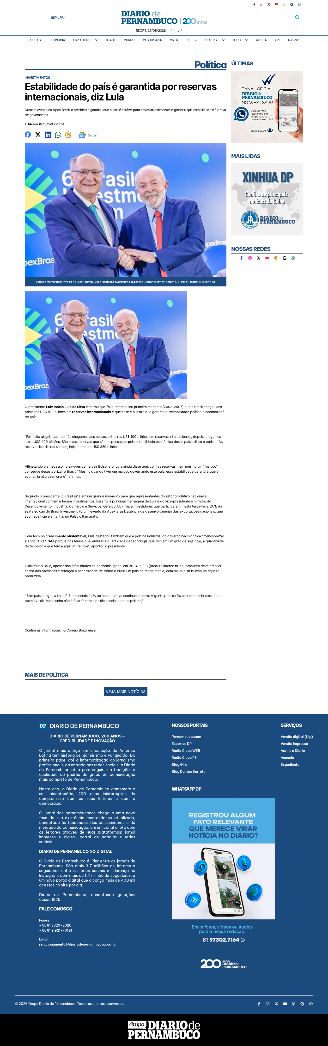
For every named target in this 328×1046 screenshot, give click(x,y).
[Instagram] (261, 4)
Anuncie (287, 757)
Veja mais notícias (126, 691)
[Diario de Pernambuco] (164, 17)
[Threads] (284, 4)
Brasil (110, 40)
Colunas (212, 40)
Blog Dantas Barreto (189, 771)
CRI (277, 40)
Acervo (293, 40)
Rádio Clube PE (184, 757)
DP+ (189, 40)
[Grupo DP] (164, 1030)
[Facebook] (256, 4)
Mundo (129, 40)
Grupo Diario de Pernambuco (51, 1004)
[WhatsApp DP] (299, 4)
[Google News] (291, 4)
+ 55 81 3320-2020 (55, 925)
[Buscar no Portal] (297, 17)
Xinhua (261, 40)
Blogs (237, 40)
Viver (174, 40)
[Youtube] (276, 4)
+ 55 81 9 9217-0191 (55, 930)
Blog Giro (179, 764)
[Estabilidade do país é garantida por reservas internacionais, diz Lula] (28, 134)
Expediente (290, 764)
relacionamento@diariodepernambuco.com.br (78, 944)
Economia (57, 40)
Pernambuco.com (186, 737)
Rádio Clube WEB (186, 751)
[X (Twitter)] (268, 4)
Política (35, 40)
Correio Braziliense (81, 630)
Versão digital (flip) (297, 737)
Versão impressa (294, 744)
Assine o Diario (293, 751)
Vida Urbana (152, 40)
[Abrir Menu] (53, 17)
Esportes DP (82, 40)
